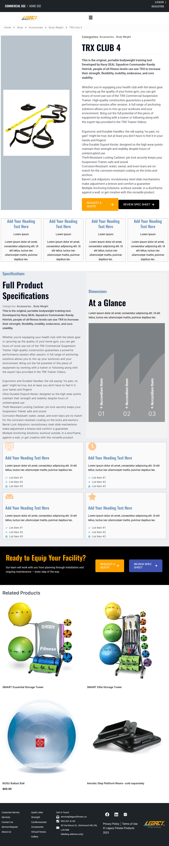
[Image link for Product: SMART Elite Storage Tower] (127, 640)
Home (7, 27)
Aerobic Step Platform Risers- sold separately (115, 783)
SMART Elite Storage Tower (104, 687)
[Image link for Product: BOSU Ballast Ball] (42, 737)
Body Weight (56, 27)
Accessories (36, 27)
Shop (20, 27)
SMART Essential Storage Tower (22, 687)
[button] (90, 17)
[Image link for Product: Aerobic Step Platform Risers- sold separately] (127, 737)
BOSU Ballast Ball (13, 783)
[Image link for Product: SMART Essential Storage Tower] (42, 640)
